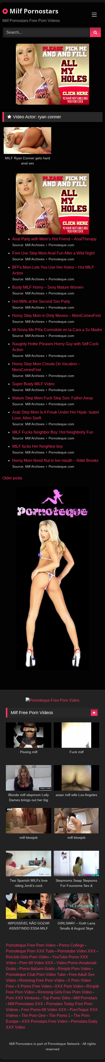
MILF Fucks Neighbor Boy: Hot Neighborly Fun (52, 432)
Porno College (71, 945)
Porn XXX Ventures (23, 998)
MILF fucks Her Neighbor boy (37, 446)
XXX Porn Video (69, 986)
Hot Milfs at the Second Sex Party (41, 301)
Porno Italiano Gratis (37, 969)
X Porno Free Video (34, 986)
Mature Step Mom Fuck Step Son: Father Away (52, 398)
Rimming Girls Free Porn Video (65, 992)
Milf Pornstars (85, 998)
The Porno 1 (59, 1015)
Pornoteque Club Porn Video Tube (36, 974)
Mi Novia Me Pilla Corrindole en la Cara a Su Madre (57, 330)
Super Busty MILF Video (33, 384)
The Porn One (33, 1015)
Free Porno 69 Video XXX (43, 1010)
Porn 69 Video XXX (36, 963)
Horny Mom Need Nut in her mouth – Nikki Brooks (55, 460)
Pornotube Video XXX (76, 951)
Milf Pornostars (33, 11)
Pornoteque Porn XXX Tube (30, 951)
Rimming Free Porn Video (41, 980)
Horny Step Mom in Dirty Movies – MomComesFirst (56, 316)
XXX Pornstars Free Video (45, 1021)
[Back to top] (89, 1047)
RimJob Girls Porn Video (27, 957)
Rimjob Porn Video (74, 969)
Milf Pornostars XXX (25, 1004)
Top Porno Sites (56, 998)
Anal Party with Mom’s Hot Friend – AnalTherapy (54, 239)
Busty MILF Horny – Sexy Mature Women (48, 287)
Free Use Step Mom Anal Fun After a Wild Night (53, 253)
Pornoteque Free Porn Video (31, 945)
